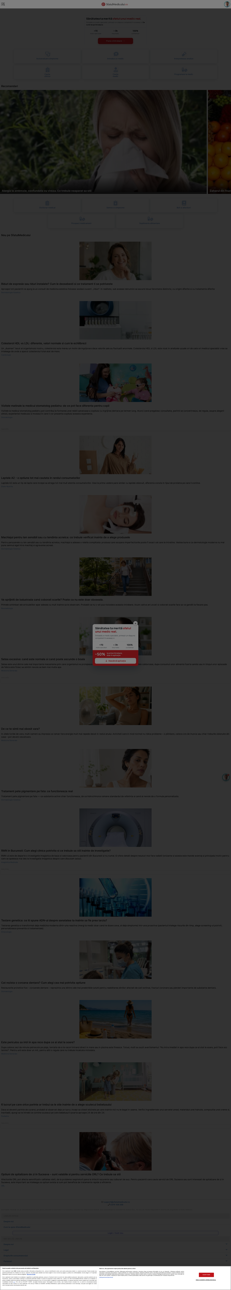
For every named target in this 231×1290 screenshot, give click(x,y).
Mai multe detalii (31, 1274)
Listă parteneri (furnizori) (106, 1277)
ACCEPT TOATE (206, 1274)
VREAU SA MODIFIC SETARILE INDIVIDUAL (206, 1279)
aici (14, 1282)
